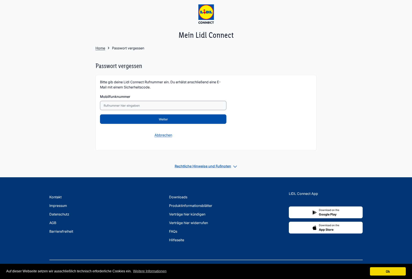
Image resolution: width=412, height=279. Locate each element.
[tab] (206, 166)
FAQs (173, 231)
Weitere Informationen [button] (150, 271)
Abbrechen (163, 135)
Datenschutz (59, 214)
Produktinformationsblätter (190, 205)
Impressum (58, 205)
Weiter (163, 119)
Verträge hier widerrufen (188, 223)
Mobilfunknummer (115, 96)
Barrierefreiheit (61, 231)
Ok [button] (388, 271)
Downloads (178, 197)
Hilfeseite (176, 240)
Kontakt (55, 197)
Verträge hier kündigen (187, 214)
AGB (52, 223)
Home (100, 48)
